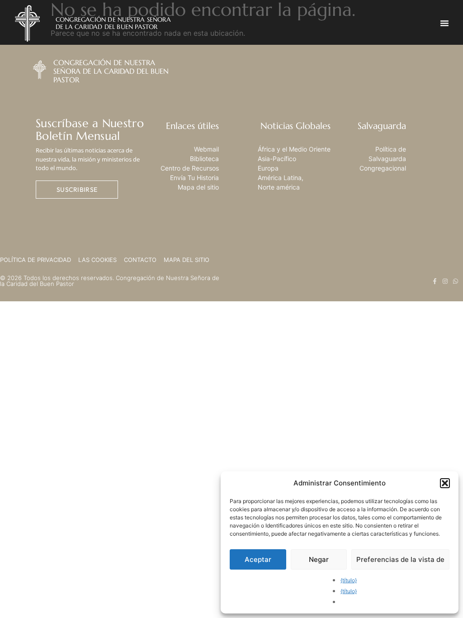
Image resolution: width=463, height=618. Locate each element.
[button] (444, 483)
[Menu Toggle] (444, 23)
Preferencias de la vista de (400, 559)
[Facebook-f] (435, 281)
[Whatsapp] (455, 281)
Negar (319, 559)
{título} (348, 580)
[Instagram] (445, 281)
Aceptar (258, 559)
